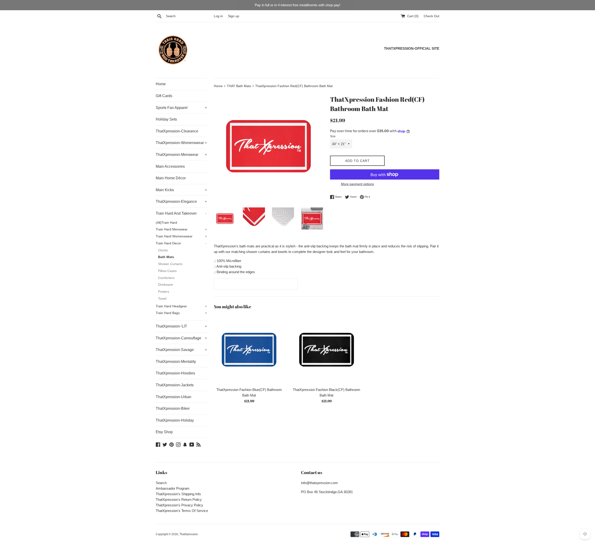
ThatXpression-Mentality (176, 362)
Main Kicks (181, 190)
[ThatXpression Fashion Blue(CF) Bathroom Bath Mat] (249, 349)
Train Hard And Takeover (181, 213)
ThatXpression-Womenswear (181, 143)
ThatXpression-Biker (173, 408)
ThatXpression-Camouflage (181, 338)
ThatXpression (188, 534)
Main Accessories (170, 166)
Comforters (166, 278)
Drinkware (165, 284)
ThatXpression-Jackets (175, 385)
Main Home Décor (171, 178)
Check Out (431, 16)
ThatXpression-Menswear (181, 155)
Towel (162, 298)
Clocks (163, 250)
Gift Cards (164, 96)
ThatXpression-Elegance (181, 201)
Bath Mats (166, 257)
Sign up (233, 16)
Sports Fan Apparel (181, 108)
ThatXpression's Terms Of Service (182, 511)
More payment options (357, 184)
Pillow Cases (167, 271)
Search (161, 483)
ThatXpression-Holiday (175, 420)
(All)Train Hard (166, 222)
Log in (218, 16)
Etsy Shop (164, 432)
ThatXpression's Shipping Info (178, 494)
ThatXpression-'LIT (181, 326)
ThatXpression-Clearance (177, 131)
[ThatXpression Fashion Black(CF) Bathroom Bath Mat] (326, 349)
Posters (163, 291)
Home (161, 84)
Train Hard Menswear (181, 229)
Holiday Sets (166, 119)
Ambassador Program (172, 488)
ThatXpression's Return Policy (179, 499)
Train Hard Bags (181, 313)
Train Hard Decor (181, 243)
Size (333, 136)
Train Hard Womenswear (181, 236)
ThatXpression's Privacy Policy (179, 505)
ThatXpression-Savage (181, 350)
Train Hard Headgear (181, 306)
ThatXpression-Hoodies (175, 373)
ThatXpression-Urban (173, 397)
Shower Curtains (170, 264)
